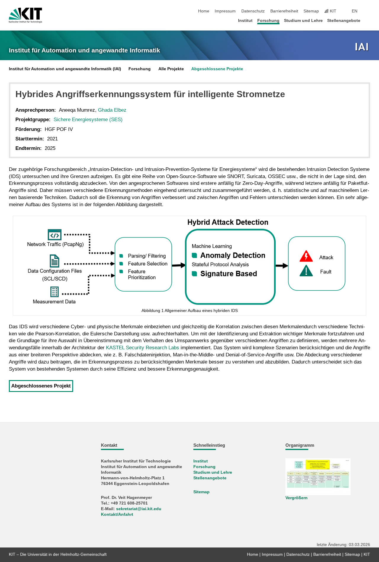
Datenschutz (253, 11)
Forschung (268, 20)
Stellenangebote (343, 20)
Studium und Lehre (303, 20)
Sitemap (311, 11)
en (354, 11)
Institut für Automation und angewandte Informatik (84, 50)
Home (203, 11)
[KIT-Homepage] (25, 15)
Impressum (225, 11)
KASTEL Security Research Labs (142, 347)
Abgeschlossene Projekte (217, 69)
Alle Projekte (171, 69)
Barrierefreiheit (284, 11)
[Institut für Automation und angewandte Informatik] (362, 47)
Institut (245, 20)
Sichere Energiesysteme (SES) (88, 119)
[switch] (368, 11)
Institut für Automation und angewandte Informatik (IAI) (65, 69)
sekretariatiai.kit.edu (138, 509)
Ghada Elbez (112, 110)
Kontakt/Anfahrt (117, 514)
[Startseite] (368, 20)
